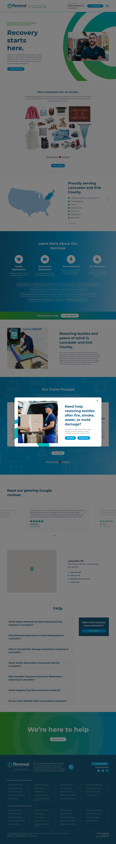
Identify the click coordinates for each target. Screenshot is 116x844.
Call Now (70, 438)
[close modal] (97, 401)
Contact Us (83, 438)
